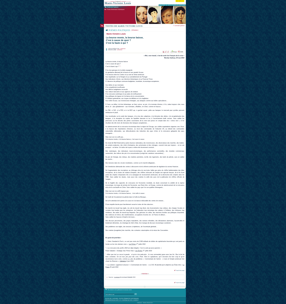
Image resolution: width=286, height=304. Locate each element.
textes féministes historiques (129, 298)
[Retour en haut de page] (179, 270)
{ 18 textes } (134, 30)
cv (120, 300)
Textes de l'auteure (112, 7)
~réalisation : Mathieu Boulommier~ (145, 302)
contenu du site (127, 300)
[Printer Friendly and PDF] (177, 52)
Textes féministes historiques (115, 9)
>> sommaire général (178, 25)
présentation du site (111, 300)
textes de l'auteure (111, 298)
